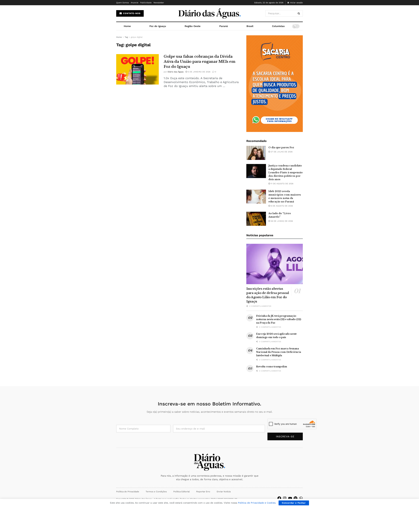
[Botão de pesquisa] (299, 13)
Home (127, 26)
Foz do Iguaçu (157, 26)
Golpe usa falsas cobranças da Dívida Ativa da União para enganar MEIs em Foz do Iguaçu (199, 61)
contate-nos (131, 13)
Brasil (249, 26)
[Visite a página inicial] (209, 13)
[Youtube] (290, 498)
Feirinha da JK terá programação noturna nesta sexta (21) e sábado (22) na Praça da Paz (278, 319)
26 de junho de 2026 (281, 221)
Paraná (223, 26)
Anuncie (134, 2)
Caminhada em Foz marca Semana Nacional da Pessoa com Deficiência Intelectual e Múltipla (278, 352)
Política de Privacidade (127, 491)
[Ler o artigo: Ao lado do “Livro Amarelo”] (256, 219)
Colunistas (278, 26)
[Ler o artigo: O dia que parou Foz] (256, 153)
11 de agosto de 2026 (281, 183)
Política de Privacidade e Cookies (256, 502)
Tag (126, 37)
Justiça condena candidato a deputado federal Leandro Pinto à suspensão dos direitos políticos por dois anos (285, 172)
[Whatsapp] (301, 498)
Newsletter (159, 2)
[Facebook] (279, 498)
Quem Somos (122, 2)
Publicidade (146, 2)
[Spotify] (295, 498)
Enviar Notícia (224, 491)
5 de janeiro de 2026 (198, 72)
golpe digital (137, 37)
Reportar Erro (203, 491)
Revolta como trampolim (271, 366)
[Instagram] (285, 498)
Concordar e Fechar (294, 503)
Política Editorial (181, 491)
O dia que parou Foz (281, 147)
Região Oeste (192, 26)
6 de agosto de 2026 (281, 206)
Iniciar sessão (296, 2)
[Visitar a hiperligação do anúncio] (274, 83)
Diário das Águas (175, 72)
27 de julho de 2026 (281, 152)
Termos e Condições (156, 491)
